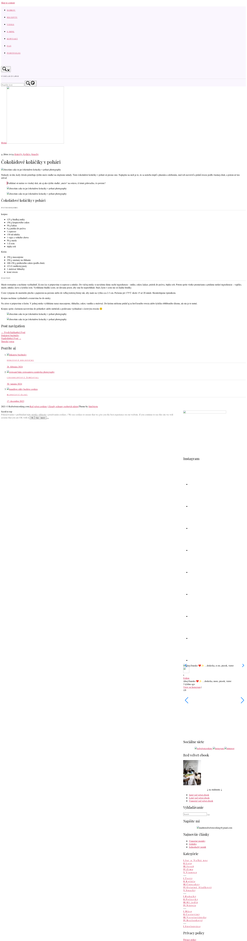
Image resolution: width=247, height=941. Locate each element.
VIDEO (10, 24)
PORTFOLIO (14, 53)
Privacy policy (189, 939)
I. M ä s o (187, 911)
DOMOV (11, 10)
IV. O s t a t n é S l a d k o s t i (197, 887)
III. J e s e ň (188, 866)
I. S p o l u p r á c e (191, 926)
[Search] (31, 83)
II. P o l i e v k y (190, 899)
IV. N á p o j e (189, 905)
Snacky (35, 154)
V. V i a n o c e (190, 872)
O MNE (10, 31)
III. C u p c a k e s (191, 884)
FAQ (9, 45)
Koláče (26, 154)
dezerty (18, 154)
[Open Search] (6, 69)
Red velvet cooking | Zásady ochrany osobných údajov (54, 406)
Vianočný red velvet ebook (201, 800)
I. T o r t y (187, 878)
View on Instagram (192, 687)
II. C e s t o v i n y (191, 914)
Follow (186, 678)
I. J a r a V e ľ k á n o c (195, 860)
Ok (32, 417)
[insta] (12, 62)
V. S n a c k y (189, 890)
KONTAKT (12, 38)
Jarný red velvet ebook (199, 794)
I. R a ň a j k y (189, 896)
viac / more (40, 417)
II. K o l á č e (189, 881)
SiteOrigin (93, 406)
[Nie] (48, 418)
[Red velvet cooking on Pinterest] (19, 62)
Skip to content (8, 2)
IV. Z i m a (188, 869)
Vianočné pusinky (197, 840)
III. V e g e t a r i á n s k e (194, 917)
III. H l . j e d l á (190, 902)
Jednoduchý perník (197, 846)
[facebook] (4, 62)
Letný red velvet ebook (199, 797)
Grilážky (193, 843)
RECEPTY (12, 17)
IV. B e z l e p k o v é (192, 920)
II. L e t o (187, 863)
